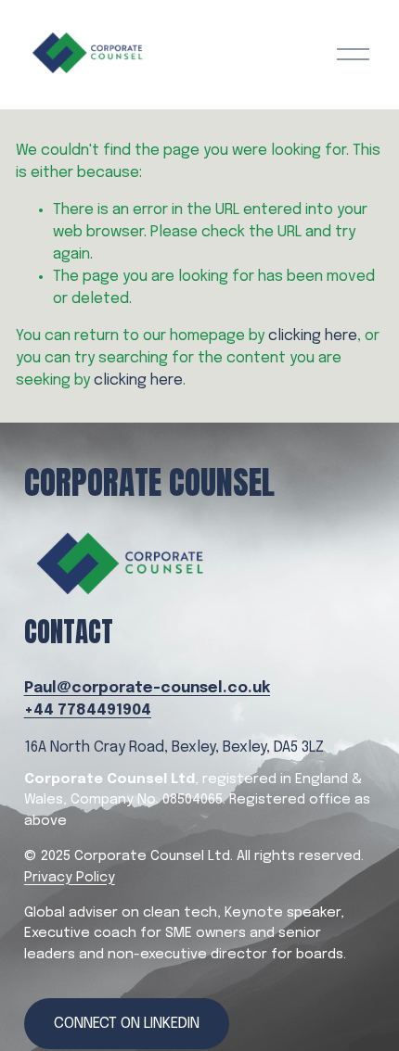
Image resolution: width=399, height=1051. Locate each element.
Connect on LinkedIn (127, 1024)
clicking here (312, 336)
